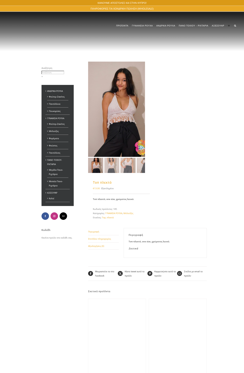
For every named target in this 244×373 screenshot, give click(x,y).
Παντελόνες (54, 152)
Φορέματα (54, 138)
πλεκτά (110, 217)
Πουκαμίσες (55, 111)
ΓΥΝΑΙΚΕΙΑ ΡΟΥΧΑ (113, 213)
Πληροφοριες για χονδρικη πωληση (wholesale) (122, 8)
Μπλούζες (128, 213)
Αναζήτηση (47, 68)
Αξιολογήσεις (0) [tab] (96, 246)
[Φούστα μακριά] (117, 301)
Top (104, 217)
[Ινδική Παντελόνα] (178, 301)
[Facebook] (45, 216)
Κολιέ (51, 198)
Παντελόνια (54, 103)
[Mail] (63, 216)
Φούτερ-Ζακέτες (57, 96)
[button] (235, 26)
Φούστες (53, 145)
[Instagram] (54, 216)
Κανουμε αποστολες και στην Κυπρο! (122, 3)
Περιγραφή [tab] (93, 231)
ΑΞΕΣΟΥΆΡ (52, 192)
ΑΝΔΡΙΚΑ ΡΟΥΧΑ (55, 91)
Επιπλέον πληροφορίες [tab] (99, 238)
